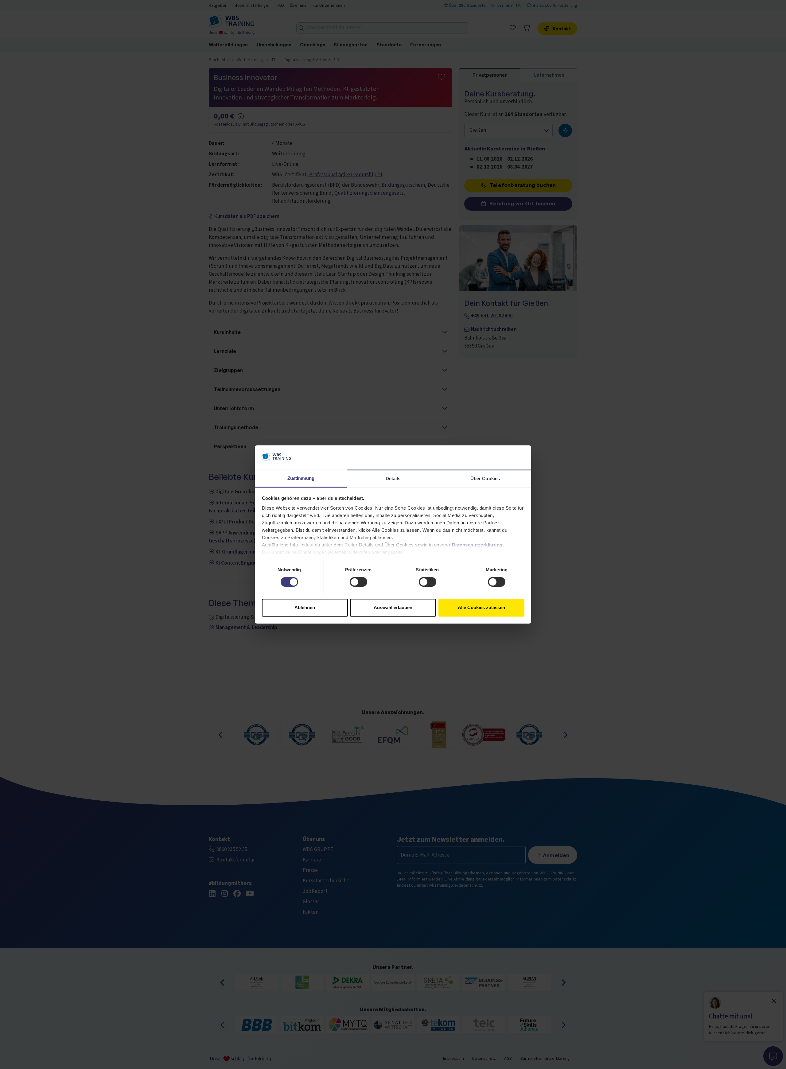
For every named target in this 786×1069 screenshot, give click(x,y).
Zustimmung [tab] (301, 478)
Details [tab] (393, 478)
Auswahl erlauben (393, 607)
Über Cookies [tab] (485, 478)
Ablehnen (304, 607)
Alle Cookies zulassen (481, 607)
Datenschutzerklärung (477, 544)
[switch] (358, 582)
